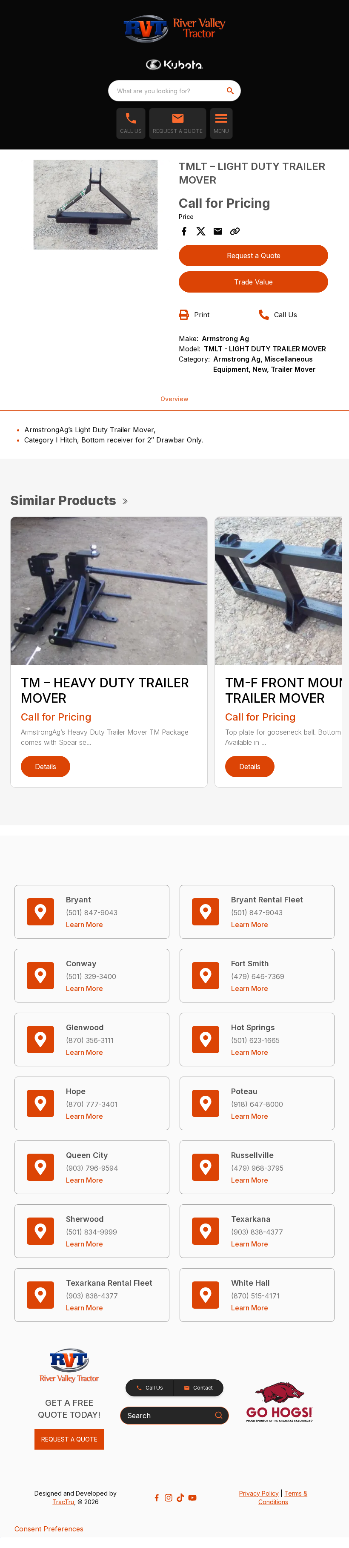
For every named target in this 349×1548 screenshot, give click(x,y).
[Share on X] (201, 231)
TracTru (63, 1501)
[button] (131, 123)
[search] (231, 91)
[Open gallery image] (95, 205)
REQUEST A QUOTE (69, 1439)
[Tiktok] (180, 1497)
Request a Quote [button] (253, 255)
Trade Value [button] (253, 282)
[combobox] (174, 90)
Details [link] (45, 766)
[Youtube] (192, 1497)
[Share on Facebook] (184, 231)
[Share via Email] (218, 231)
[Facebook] (156, 1497)
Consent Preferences (48, 1529)
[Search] (218, 1415)
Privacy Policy (259, 1493)
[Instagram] (168, 1497)
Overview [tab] (174, 398)
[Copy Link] (235, 231)
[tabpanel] (95, 206)
